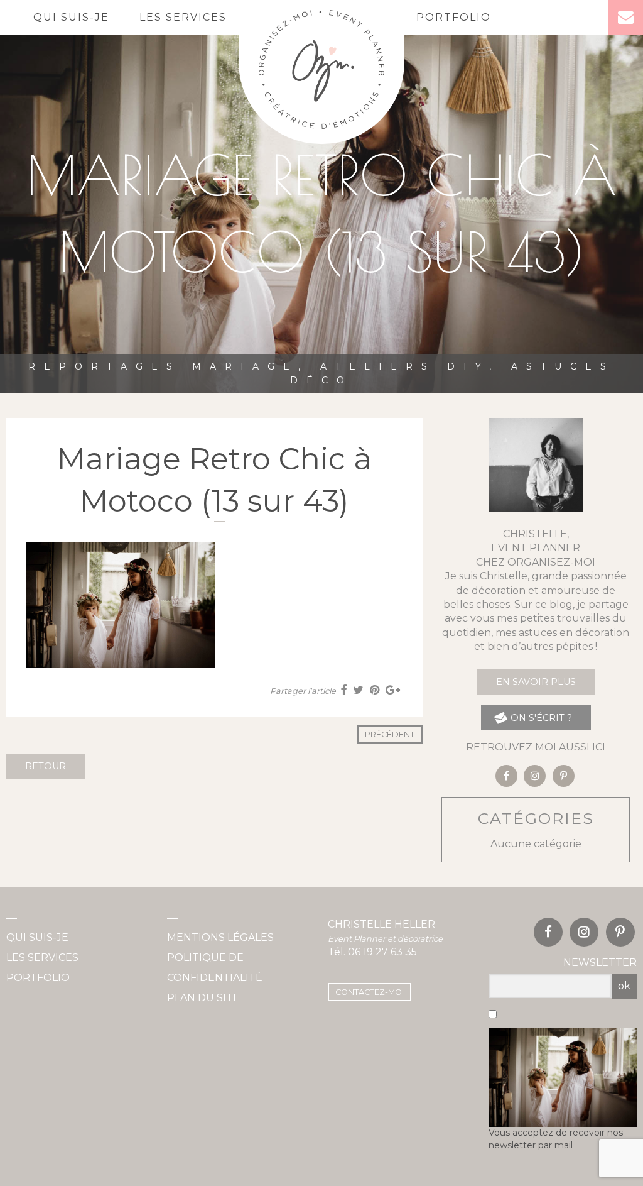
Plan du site (203, 998)
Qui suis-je (71, 17)
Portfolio (453, 17)
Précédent (389, 734)
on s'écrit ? (540, 717)
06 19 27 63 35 (382, 952)
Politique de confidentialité (214, 968)
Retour (45, 766)
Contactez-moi (369, 992)
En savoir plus (536, 682)
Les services (183, 17)
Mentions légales (220, 937)
